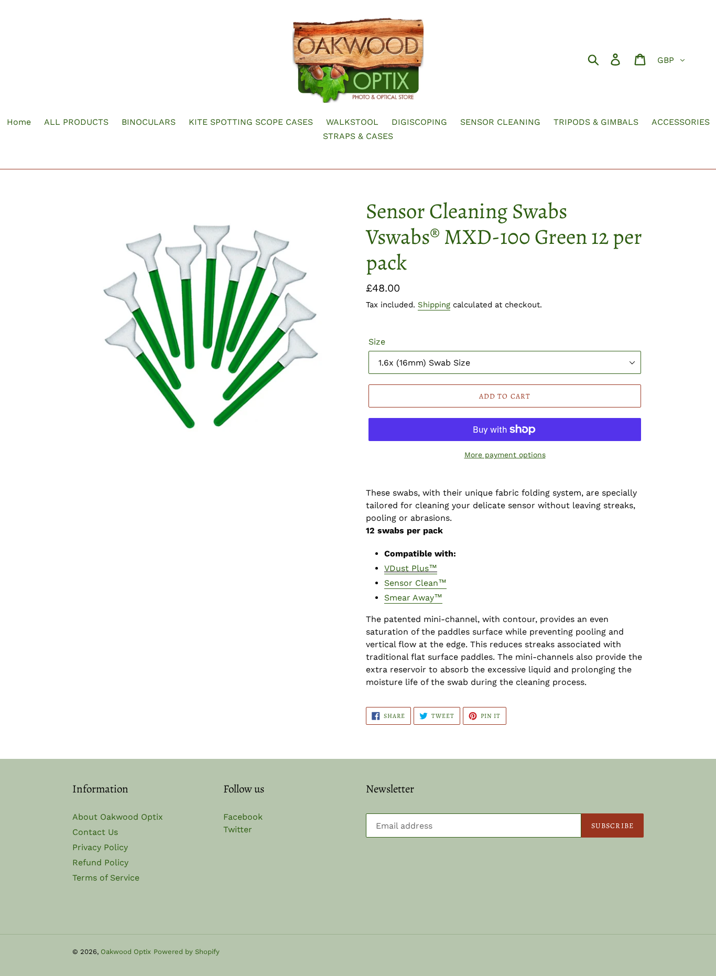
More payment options (505, 455)
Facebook (243, 817)
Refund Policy (100, 862)
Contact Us (95, 832)
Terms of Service (105, 878)
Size (376, 342)
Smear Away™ (413, 598)
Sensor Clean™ (415, 583)
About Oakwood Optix (117, 817)
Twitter (237, 829)
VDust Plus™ (410, 568)
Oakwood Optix (126, 952)
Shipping (434, 304)
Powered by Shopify (187, 952)
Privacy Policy (100, 847)
